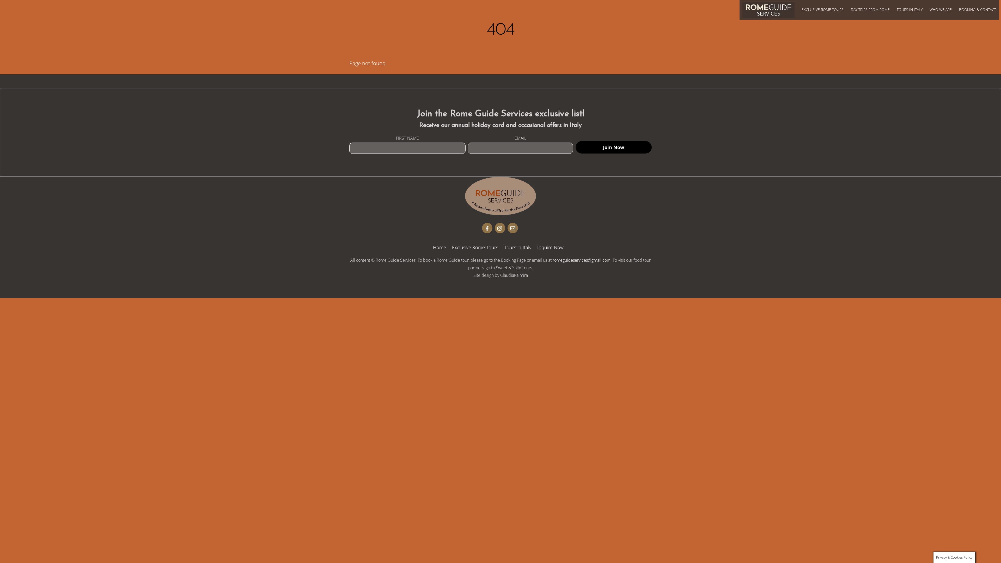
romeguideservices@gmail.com (582, 260)
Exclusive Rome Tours (823, 9)
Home (439, 247)
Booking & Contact (977, 9)
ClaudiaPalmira (514, 275)
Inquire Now (550, 247)
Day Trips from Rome (870, 9)
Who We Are (941, 9)
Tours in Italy (910, 9)
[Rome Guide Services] (500, 213)
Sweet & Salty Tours (514, 268)
